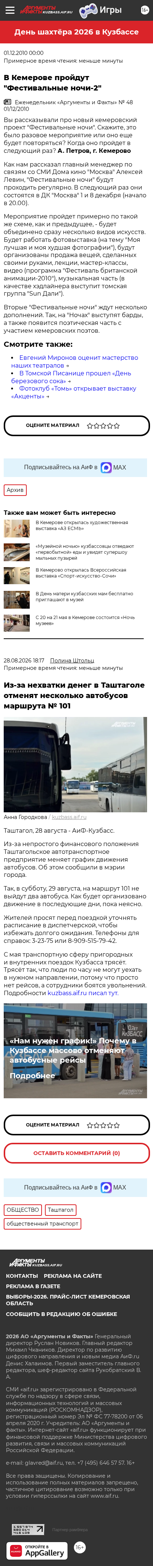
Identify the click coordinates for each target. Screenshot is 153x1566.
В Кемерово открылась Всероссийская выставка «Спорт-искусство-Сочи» (81, 573)
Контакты (22, 1276)
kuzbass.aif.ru (69, 817)
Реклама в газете (33, 1286)
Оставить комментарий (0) (76, 1153)
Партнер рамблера (70, 1529)
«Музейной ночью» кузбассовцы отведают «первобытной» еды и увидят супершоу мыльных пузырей (85, 552)
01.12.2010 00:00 (23, 53)
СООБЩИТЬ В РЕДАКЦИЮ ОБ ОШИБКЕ (61, 1314)
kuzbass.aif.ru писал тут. (83, 993)
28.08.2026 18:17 (24, 660)
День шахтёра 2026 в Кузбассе (76, 31)
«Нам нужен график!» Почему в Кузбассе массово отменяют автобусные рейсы (73, 1050)
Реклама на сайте (73, 1276)
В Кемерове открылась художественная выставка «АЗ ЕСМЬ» (82, 525)
